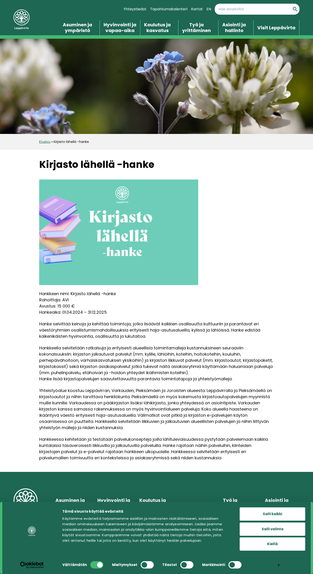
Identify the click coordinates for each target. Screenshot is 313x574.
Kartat (197, 9)
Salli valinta (272, 529)
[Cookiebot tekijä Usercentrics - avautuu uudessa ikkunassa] (32, 565)
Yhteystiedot (135, 9)
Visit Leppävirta (276, 28)
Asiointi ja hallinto (234, 27)
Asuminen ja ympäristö (77, 27)
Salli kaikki (272, 513)
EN (208, 9)
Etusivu (44, 141)
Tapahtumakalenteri (168, 9)
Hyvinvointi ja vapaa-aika (120, 27)
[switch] (147, 565)
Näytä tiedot (262, 565)
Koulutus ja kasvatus (157, 27)
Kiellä (272, 543)
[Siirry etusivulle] (33, 19)
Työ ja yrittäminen (196, 27)
